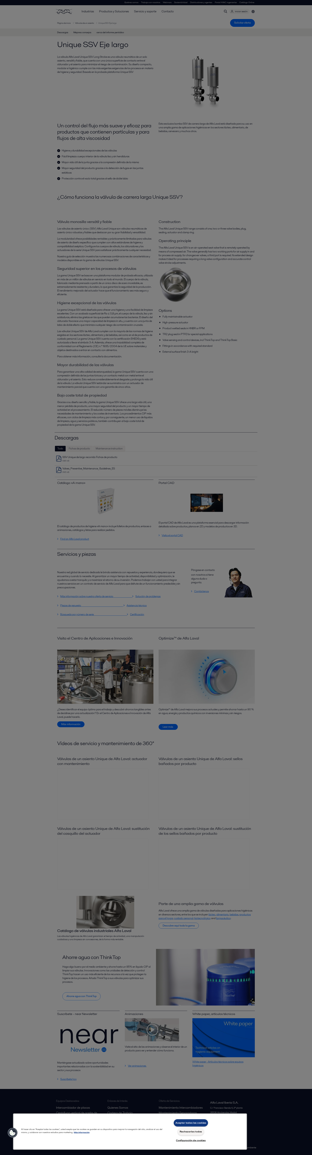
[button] (12, 1133)
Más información (82, 1132)
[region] (130, 1131)
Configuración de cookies (191, 1140)
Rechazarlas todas (191, 1131)
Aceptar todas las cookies (191, 1122)
